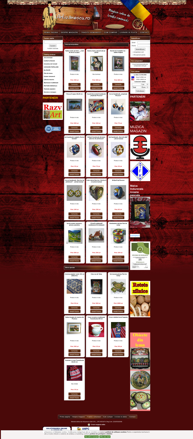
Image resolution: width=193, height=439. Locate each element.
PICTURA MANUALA (50, 86)
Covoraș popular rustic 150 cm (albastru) (74, 274)
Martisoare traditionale (51, 83)
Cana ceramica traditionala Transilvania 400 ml (96, 318)
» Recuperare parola (139, 55)
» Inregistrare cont (138, 52)
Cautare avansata (52, 48)
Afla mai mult (105, 437)
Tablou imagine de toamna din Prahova (74, 318)
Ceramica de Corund (50, 64)
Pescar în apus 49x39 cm (74, 94)
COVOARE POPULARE (51, 67)
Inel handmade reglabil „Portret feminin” (74, 138)
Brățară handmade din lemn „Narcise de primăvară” (96, 138)
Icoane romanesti (49, 76)
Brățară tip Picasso (118, 180)
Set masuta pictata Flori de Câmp (118, 274)
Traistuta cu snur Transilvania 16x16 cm (74, 361)
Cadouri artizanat (49, 61)
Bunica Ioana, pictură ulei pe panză (96, 51)
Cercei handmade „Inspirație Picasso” (118, 94)
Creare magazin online (98, 424)
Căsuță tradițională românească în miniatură (96, 224)
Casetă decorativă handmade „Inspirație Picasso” (96, 94)
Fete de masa (48, 73)
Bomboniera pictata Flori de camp (118, 224)
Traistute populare (49, 89)
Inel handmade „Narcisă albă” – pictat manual (118, 138)
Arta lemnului (48, 57)
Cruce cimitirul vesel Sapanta (118, 317)
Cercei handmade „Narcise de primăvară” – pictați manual (74, 181)
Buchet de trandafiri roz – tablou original (118, 51)
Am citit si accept (91, 437)
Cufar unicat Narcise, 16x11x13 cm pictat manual (96, 181)
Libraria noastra (49, 79)
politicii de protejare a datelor (101, 434)
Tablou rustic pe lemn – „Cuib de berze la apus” (74, 51)
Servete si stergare (50, 92)
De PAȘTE (47, 70)
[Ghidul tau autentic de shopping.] (135, 237)
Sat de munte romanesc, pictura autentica (74, 224)
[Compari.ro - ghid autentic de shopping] (52, 132)
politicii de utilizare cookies (115, 432)
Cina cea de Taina (96, 274)
